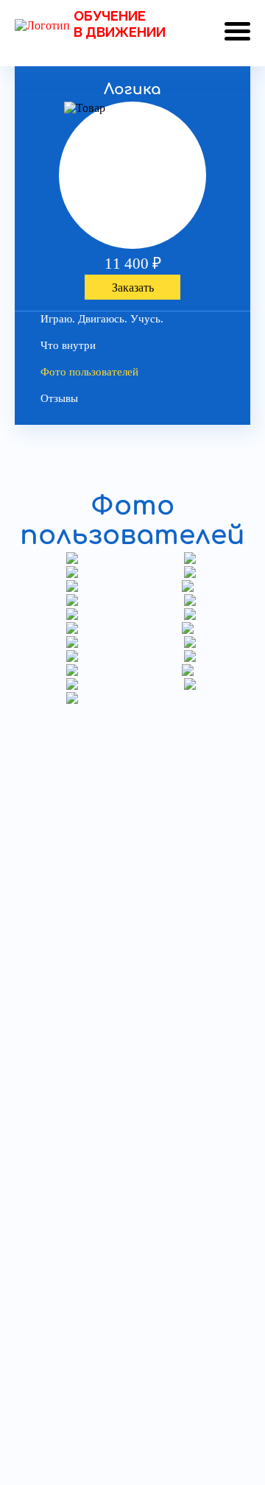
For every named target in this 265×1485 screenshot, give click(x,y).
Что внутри (68, 345)
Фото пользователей (89, 372)
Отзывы (59, 398)
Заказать (133, 287)
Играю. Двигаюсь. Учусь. (101, 319)
